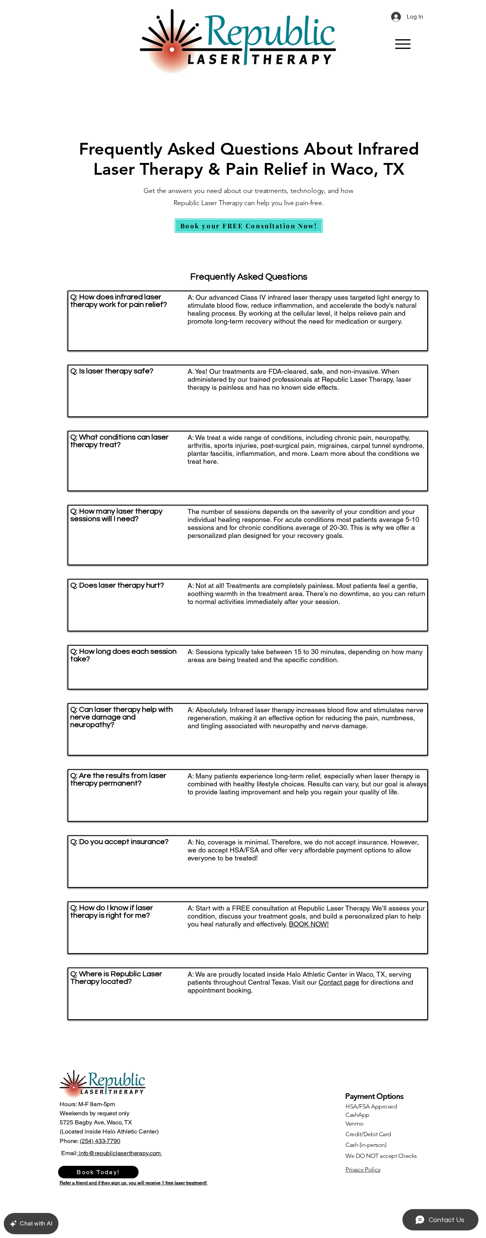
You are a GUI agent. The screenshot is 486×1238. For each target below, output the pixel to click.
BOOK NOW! (309, 924)
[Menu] (402, 43)
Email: (69, 1153)
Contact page (339, 982)
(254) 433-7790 (100, 1141)
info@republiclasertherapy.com (119, 1153)
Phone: (70, 1141)
